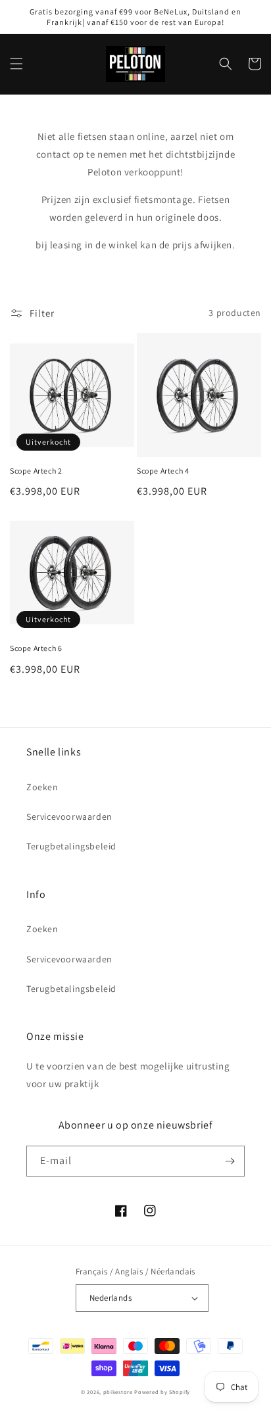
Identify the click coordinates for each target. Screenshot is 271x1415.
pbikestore (118, 1391)
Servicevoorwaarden (69, 816)
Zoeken (42, 787)
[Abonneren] (229, 1161)
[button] (16, 63)
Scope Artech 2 (36, 471)
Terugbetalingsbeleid (71, 846)
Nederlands (110, 1297)
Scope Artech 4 (163, 471)
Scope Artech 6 (36, 648)
